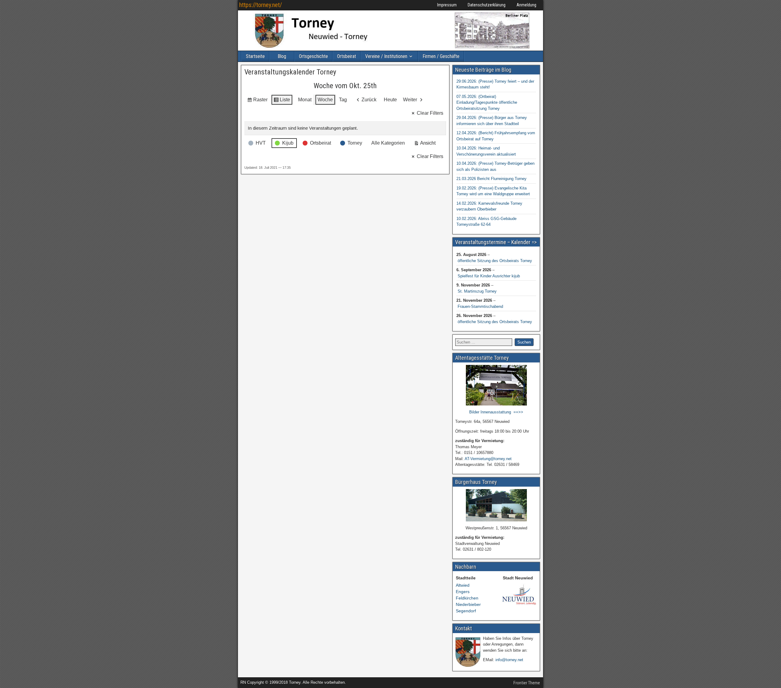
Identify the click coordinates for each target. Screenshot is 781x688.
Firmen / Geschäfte (441, 56)
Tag (343, 99)
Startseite (255, 56)
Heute (390, 99)
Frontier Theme (526, 683)
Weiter (410, 99)
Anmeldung (526, 4)
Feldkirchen (467, 598)
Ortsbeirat (346, 56)
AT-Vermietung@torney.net (488, 458)
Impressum (447, 4)
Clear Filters (430, 113)
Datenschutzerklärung (487, 4)
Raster (257, 101)
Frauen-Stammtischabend (480, 306)
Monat (304, 99)
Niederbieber (468, 604)
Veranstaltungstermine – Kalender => (496, 242)
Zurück (369, 99)
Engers (463, 591)
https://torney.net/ (260, 5)
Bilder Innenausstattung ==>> (496, 412)
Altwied (463, 585)
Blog (282, 56)
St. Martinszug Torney (477, 291)
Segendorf (466, 610)
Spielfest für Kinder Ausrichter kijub (489, 276)
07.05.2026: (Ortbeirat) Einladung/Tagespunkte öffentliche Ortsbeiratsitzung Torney (486, 102)
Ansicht (426, 144)
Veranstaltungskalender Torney (290, 72)
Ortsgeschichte (313, 56)
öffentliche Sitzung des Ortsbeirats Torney (495, 260)
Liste (281, 101)
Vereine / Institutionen (386, 56)
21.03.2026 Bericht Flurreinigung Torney (491, 178)
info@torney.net (509, 659)
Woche (325, 99)
